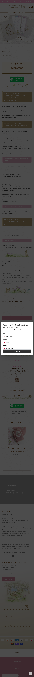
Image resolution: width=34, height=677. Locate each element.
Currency (5, 345)
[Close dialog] (32, 323)
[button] (17, 336)
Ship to (4, 333)
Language (5, 339)
